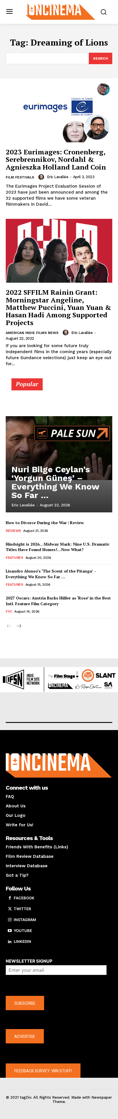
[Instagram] (10, 920)
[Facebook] (10, 898)
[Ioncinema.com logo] (60, 11)
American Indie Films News (32, 333)
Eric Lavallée (57, 177)
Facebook (24, 898)
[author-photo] (42, 177)
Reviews (13, 531)
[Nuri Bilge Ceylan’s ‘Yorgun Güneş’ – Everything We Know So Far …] (59, 448)
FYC (9, 611)
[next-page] (18, 626)
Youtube (23, 930)
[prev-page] (9, 626)
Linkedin (22, 941)
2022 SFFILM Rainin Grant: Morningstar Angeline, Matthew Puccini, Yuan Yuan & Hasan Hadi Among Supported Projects (58, 307)
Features (14, 558)
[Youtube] (10, 931)
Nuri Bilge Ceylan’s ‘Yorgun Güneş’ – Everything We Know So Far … (55, 482)
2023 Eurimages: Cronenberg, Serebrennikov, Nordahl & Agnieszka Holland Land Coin (56, 159)
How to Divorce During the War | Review (45, 522)
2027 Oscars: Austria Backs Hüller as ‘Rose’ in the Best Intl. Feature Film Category (58, 600)
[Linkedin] (10, 942)
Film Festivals (20, 177)
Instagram (25, 919)
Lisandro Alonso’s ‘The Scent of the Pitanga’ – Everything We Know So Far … (51, 573)
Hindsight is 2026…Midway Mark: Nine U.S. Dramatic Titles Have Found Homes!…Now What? (57, 546)
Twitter (22, 908)
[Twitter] (10, 909)
